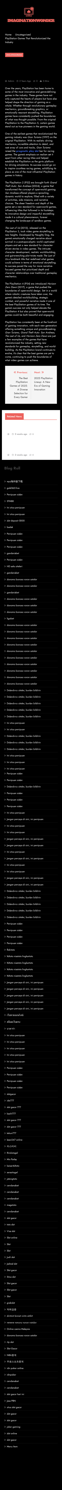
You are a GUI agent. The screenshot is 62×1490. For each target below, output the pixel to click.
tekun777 (11, 1133)
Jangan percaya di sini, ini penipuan (25, 819)
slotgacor (11, 1094)
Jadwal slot (12, 1264)
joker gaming (13, 1427)
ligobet (10, 618)
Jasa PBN (11, 1401)
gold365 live (13, 488)
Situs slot (11, 1277)
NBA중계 (11, 1355)
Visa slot (11, 1231)
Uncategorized (14, 54)
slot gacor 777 (14, 1107)
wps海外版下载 (15, 481)
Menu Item (12, 1446)
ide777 (10, 1100)
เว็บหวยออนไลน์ (15, 1015)
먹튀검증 (11, 1309)
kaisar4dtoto (13, 1166)
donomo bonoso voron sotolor (22, 579)
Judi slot (11, 1257)
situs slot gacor (14, 1407)
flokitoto (11, 950)
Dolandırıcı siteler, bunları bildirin (24, 690)
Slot (8, 1244)
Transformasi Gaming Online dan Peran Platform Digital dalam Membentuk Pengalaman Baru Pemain (31, 445)
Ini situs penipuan (16, 507)
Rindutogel (12, 1153)
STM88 (10, 501)
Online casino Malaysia (18, 1329)
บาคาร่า (11, 1028)
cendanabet (13, 1185)
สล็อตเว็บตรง (13, 1022)
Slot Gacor (12, 1348)
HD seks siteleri (14, 566)
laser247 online (14, 1140)
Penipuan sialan (15, 494)
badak (10, 527)
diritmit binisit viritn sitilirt (20, 1316)
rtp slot (10, 1342)
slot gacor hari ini (15, 1394)
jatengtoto (12, 1179)
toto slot (11, 1224)
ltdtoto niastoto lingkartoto (20, 956)
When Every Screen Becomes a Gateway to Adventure (26, 426)
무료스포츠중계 (15, 1361)
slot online (12, 1433)
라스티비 (11, 1146)
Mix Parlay (12, 1159)
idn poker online (15, 1368)
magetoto (11, 1205)
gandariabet (13, 553)
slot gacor (12, 1218)
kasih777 (11, 1113)
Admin (11, 81)
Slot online (12, 1237)
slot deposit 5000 (16, 520)
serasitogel (12, 1172)
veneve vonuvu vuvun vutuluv (22, 1322)
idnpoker (11, 1374)
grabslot (11, 1303)
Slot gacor (12, 1270)
